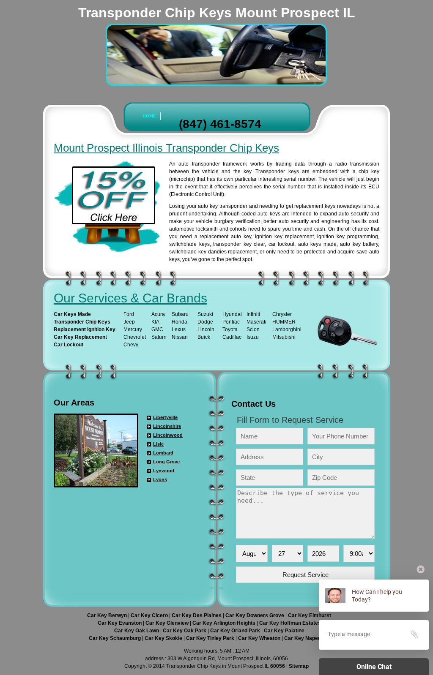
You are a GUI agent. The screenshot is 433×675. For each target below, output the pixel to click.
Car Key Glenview (167, 623)
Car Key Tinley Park (211, 638)
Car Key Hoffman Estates (290, 623)
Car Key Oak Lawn (137, 631)
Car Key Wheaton (260, 638)
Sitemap (299, 666)
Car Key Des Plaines (197, 615)
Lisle (158, 443)
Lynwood (163, 470)
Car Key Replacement (80, 337)
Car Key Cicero (150, 615)
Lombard (163, 452)
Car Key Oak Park (185, 631)
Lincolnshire (167, 426)
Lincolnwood (168, 435)
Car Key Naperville (307, 638)
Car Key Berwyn (107, 615)
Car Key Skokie (164, 638)
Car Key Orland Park (235, 631)
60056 (277, 666)
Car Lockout (68, 345)
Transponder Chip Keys (82, 322)
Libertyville (165, 417)
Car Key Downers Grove (255, 615)
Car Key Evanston (120, 623)
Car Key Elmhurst (309, 615)
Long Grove (166, 461)
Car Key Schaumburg (115, 638)
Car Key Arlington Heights (224, 623)
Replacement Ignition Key (84, 329)
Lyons (160, 479)
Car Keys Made (72, 314)
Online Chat (374, 667)
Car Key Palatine (284, 631)
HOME (149, 116)
